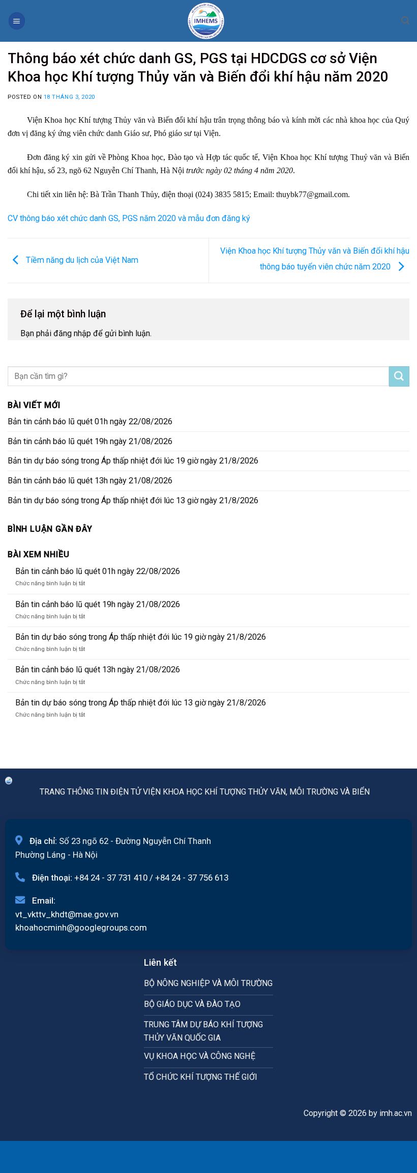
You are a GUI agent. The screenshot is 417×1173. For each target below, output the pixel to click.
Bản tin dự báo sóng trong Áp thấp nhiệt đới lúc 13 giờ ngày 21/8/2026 (133, 500)
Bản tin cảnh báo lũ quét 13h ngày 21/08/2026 (90, 480)
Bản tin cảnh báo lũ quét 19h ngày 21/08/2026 (90, 441)
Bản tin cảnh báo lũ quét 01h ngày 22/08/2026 (90, 421)
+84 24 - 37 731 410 (110, 877)
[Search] (405, 21)
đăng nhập (72, 333)
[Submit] (399, 376)
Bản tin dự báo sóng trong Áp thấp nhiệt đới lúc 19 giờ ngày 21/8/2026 (133, 461)
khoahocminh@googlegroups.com (81, 927)
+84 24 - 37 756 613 (191, 877)
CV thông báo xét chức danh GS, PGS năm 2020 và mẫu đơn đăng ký (129, 218)
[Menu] (17, 20)
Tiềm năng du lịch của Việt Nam (81, 260)
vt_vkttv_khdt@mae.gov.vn (66, 914)
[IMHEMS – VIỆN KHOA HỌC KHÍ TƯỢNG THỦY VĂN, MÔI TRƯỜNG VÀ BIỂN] (206, 21)
